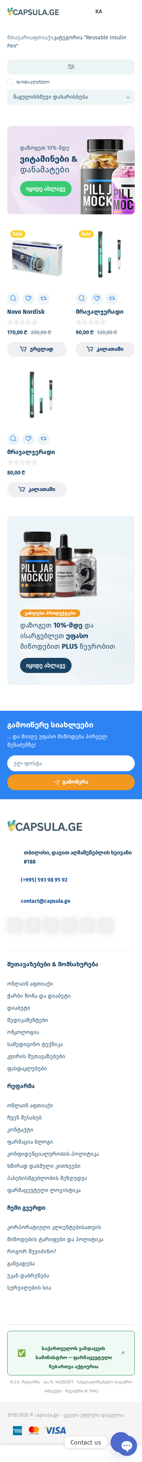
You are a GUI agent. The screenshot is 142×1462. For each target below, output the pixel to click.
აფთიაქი (41, 37)
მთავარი (18, 37)
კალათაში (110, 349)
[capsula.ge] (33, 12)
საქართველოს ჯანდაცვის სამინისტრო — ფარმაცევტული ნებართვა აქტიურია (71, 1357)
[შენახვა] (28, 299)
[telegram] (69, 925)
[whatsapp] (87, 925)
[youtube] (105, 925)
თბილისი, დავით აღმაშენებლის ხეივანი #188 (78, 857)
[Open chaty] (121, 1442)
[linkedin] (51, 925)
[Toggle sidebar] (71, 66)
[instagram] (33, 925)
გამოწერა (75, 782)
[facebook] (14, 925)
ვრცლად (41, 349)
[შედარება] (43, 299)
